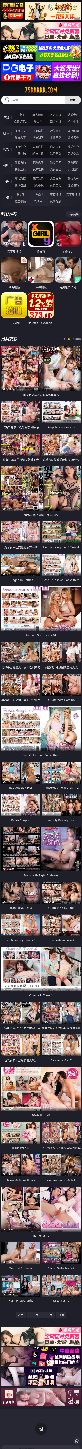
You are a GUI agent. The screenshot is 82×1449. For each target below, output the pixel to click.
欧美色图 (55, 162)
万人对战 (55, 115)
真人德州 (38, 115)
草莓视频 (55, 194)
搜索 (73, 100)
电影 (6, 149)
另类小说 (38, 185)
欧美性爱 (73, 147)
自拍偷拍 (38, 131)
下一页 (48, 1315)
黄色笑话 (55, 185)
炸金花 (38, 121)
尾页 (61, 1315)
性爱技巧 (73, 185)
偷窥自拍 (20, 162)
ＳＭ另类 (73, 137)
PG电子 (20, 115)
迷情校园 (20, 185)
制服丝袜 (20, 153)
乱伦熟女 (55, 153)
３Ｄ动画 (73, 131)
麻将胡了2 (20, 121)
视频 (6, 133)
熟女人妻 (20, 137)
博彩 (6, 117)
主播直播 (55, 137)
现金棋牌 (55, 121)
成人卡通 (55, 147)
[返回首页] (77, 1441)
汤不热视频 (73, 194)
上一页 (34, 1315)
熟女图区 (55, 169)
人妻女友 (55, 178)
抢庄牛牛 (73, 121)
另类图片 (73, 169)
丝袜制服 (38, 137)
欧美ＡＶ (55, 131)
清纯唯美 (38, 169)
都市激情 (20, 178)
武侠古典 (73, 178)
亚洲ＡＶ (20, 131)
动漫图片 (73, 162)
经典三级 (38, 153)
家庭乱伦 (38, 178)
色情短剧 (55, 201)
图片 (6, 165)
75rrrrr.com (41, 90)
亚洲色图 (38, 162)
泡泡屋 (38, 201)
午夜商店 (38, 194)
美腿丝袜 (20, 169)
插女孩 (20, 194)
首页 (20, 1315)
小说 (6, 181)
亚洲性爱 (20, 147)
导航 (6, 197)
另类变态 (73, 153)
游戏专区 (73, 115)
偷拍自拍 (38, 147)
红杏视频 (20, 201)
